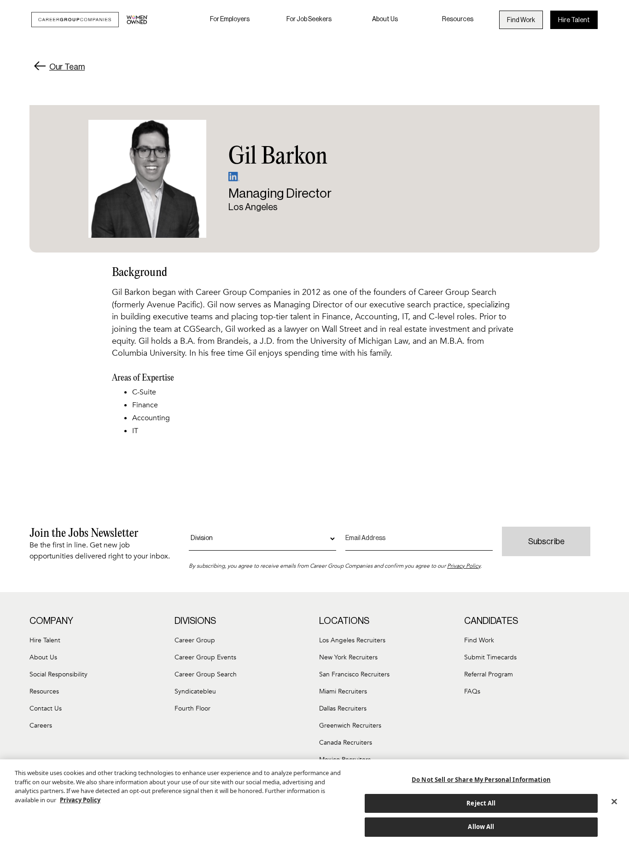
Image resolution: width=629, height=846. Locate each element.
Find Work (521, 20)
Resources (457, 19)
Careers (40, 725)
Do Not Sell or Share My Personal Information (481, 780)
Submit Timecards (490, 657)
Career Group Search (206, 674)
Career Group (195, 640)
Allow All (481, 826)
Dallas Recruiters (343, 708)
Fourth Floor (192, 708)
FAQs (472, 691)
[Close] (614, 802)
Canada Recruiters (345, 742)
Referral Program (488, 674)
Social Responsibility (58, 674)
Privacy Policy (463, 566)
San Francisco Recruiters (354, 674)
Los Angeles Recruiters (352, 640)
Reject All (480, 803)
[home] (89, 19)
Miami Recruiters (343, 691)
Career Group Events (205, 657)
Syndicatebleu (195, 691)
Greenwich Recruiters (350, 725)
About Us (385, 19)
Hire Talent (574, 20)
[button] (230, 19)
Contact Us (45, 708)
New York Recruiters (348, 657)
